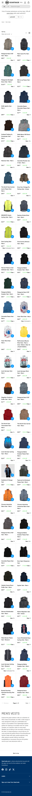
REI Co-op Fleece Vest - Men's (23, 81)
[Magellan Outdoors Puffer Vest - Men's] (8, 388)
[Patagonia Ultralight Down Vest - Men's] (8, 70)
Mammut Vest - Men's (7, 160)
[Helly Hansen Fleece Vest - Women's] (8, 628)
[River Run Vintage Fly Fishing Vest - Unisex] (24, 177)
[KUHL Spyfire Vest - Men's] (8, 96)
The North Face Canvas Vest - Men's (23, 424)
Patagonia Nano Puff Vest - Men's (7, 54)
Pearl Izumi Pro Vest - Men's (23, 54)
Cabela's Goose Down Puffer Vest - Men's (7, 586)
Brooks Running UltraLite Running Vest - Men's (7, 692)
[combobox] (16, 6)
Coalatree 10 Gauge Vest (6, 481)
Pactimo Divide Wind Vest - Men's (23, 216)
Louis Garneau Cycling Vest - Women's (7, 665)
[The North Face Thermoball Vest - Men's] (8, 414)
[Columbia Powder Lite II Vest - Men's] (24, 151)
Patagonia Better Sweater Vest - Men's (23, 269)
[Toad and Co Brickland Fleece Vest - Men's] (24, 470)
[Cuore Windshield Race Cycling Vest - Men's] (24, 628)
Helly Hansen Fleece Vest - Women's (7, 639)
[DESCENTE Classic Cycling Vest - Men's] (8, 206)
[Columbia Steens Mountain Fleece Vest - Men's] (24, 97)
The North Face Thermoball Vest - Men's (6, 425)
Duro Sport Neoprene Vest (23, 562)
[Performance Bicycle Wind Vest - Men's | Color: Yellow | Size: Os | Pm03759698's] (24, 331)
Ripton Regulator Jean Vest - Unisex (23, 612)
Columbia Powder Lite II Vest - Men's (23, 162)
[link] (6, 703)
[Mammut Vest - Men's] (8, 151)
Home (3, 22)
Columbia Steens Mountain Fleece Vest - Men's (23, 108)
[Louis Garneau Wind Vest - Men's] (24, 361)
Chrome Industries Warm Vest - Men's (6, 505)
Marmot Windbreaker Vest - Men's (7, 612)
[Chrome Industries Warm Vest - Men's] (8, 495)
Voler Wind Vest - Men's (24, 316)
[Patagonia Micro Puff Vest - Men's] (8, 523)
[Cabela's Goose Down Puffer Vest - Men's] (8, 576)
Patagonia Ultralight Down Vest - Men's (7, 81)
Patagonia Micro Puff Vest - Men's (7, 533)
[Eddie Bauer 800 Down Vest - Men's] (24, 125)
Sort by (3, 31)
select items (10, 13)
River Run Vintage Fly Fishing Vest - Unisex (23, 188)
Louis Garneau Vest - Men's (7, 372)
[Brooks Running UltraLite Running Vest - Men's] (8, 681)
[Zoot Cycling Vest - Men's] (8, 232)
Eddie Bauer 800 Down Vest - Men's (23, 135)
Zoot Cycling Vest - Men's (6, 242)
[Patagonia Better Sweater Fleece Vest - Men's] (24, 442)
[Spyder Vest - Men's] (24, 576)
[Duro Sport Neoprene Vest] (24, 551)
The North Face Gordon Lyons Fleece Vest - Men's (8, 189)
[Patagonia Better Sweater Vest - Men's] (24, 258)
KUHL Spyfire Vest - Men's (6, 107)
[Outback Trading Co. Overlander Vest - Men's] (8, 125)
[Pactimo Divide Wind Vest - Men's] (24, 206)
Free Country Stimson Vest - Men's (23, 242)
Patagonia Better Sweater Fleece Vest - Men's (23, 454)
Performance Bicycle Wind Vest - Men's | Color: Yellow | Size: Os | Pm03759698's (23, 344)
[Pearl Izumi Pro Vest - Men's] (24, 44)
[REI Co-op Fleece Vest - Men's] (24, 70)
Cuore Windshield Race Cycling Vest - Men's (23, 639)
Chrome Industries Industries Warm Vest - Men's (23, 506)
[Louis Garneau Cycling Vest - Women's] (8, 654)
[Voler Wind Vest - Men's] (24, 307)
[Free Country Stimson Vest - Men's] (24, 232)
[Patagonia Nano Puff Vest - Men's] (8, 44)
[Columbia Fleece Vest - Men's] (8, 307)
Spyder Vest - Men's (22, 585)
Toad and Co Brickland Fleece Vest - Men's (23, 481)
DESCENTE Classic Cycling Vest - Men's (6, 216)
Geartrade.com (8, 792)
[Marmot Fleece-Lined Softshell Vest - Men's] (8, 258)
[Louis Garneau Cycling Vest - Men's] (8, 442)
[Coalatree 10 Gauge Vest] (8, 470)
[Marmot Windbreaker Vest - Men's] (8, 602)
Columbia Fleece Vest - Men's (7, 317)
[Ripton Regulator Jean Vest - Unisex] (24, 602)
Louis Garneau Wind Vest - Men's (23, 372)
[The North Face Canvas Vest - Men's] (24, 414)
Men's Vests (8, 22)
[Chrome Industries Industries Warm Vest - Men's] (24, 495)
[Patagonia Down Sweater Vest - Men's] (24, 681)
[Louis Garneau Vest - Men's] (8, 361)
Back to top (16, 753)
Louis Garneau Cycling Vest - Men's (7, 453)
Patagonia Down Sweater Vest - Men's (23, 691)
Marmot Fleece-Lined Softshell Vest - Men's (7, 269)
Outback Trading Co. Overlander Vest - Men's (7, 136)
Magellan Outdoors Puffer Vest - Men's (6, 398)
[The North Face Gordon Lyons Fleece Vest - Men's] (8, 177)
